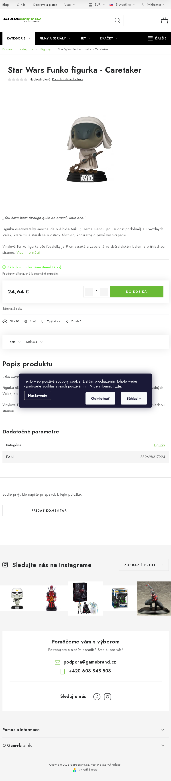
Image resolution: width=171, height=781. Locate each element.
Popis (11, 342)
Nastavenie (37, 395)
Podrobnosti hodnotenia (67, 79)
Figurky (159, 445)
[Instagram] (107, 696)
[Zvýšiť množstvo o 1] (104, 292)
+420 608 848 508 (90, 671)
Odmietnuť (100, 398)
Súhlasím (133, 398)
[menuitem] (18, 38)
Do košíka (136, 291)
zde (118, 386)
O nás (21, 4)
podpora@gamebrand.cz (90, 662)
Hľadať (117, 20)
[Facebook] (96, 696)
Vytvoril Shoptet (88, 770)
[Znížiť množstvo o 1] (89, 292)
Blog (5, 4)
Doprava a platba (45, 4)
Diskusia (31, 342)
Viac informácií (28, 252)
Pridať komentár (49, 510)
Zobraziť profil (141, 565)
